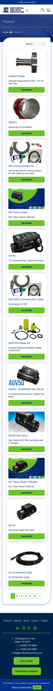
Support (35, 620)
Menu (27, 10)
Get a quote (26, 661)
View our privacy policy (22, 687)
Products (7, 620)
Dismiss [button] (37, 687)
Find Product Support (26, 671)
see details (26, 89)
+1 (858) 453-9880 (28, 645)
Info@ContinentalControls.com (28, 653)
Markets (17, 620)
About (26, 620)
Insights (44, 620)
